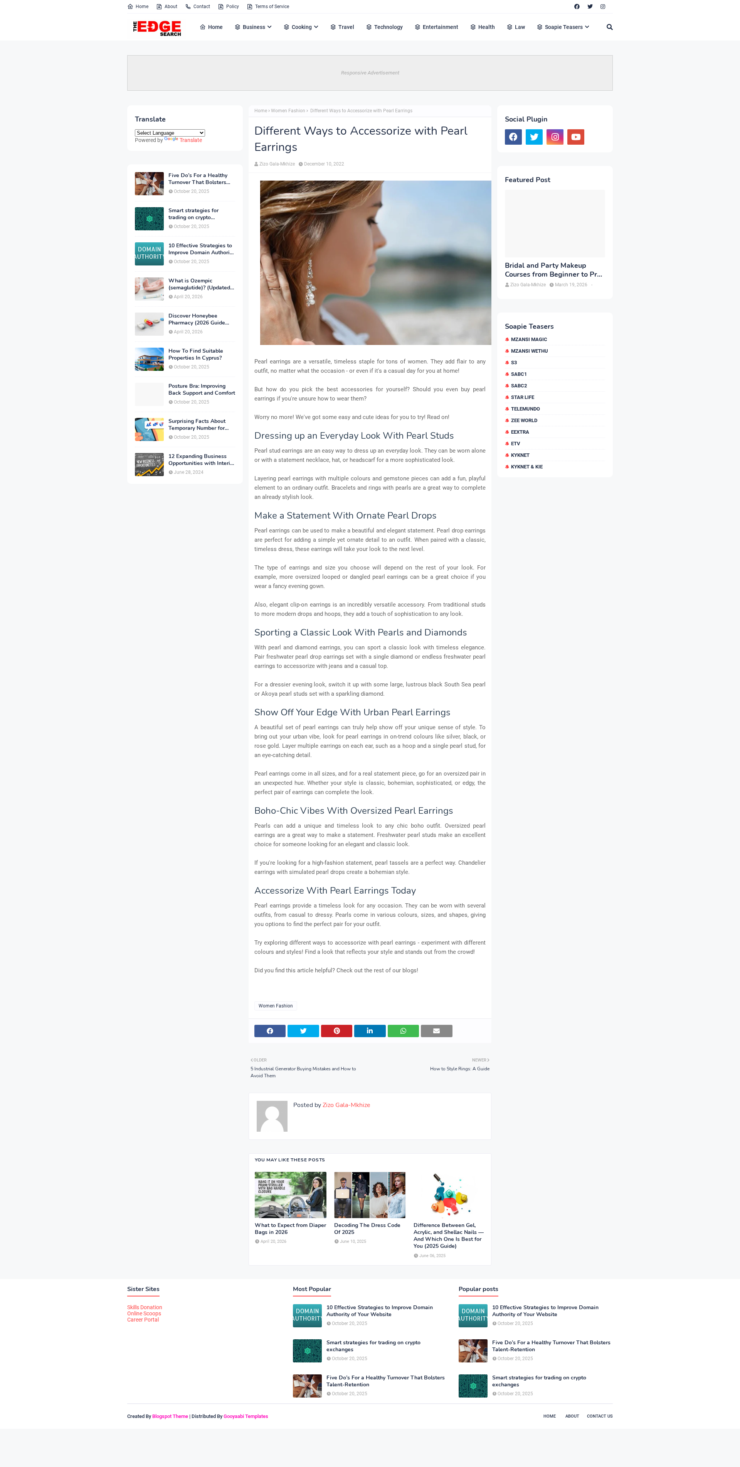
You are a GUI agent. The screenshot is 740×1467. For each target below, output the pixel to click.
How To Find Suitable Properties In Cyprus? (195, 355)
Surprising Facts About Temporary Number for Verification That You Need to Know (196, 425)
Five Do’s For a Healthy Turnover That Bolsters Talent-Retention (197, 179)
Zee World (524, 420)
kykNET (520, 455)
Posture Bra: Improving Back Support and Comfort (201, 390)
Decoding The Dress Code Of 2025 (367, 1229)
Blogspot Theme (170, 1416)
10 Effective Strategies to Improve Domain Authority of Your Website (201, 249)
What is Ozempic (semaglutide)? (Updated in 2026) (199, 284)
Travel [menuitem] (346, 27)
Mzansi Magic (529, 339)
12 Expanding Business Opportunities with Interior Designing (201, 460)
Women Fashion (288, 110)
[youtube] (575, 137)
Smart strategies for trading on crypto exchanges (193, 214)
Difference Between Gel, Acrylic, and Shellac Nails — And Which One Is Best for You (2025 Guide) (449, 1236)
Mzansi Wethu (529, 351)
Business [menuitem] (254, 27)
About (171, 6)
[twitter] (590, 6)
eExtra (520, 432)
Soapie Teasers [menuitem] (564, 27)
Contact (201, 6)
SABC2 (519, 386)
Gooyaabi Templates (246, 1416)
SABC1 (519, 374)
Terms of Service (272, 6)
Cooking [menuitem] (302, 27)
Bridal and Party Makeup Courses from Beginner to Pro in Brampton (553, 270)
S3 (514, 362)
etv (515, 443)
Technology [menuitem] (388, 27)
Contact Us (600, 1416)
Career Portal (143, 1320)
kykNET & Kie (527, 467)
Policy (232, 6)
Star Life (522, 397)
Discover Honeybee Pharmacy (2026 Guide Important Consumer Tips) (201, 319)
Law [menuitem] (520, 27)
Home (142, 6)
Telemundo (525, 409)
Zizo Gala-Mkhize (277, 164)
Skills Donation (144, 1307)
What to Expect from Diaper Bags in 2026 (290, 1229)
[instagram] (603, 6)
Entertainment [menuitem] (440, 27)
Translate (191, 140)
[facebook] (577, 6)
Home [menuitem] (215, 27)
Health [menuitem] (486, 27)
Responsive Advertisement (370, 73)
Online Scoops (144, 1313)
